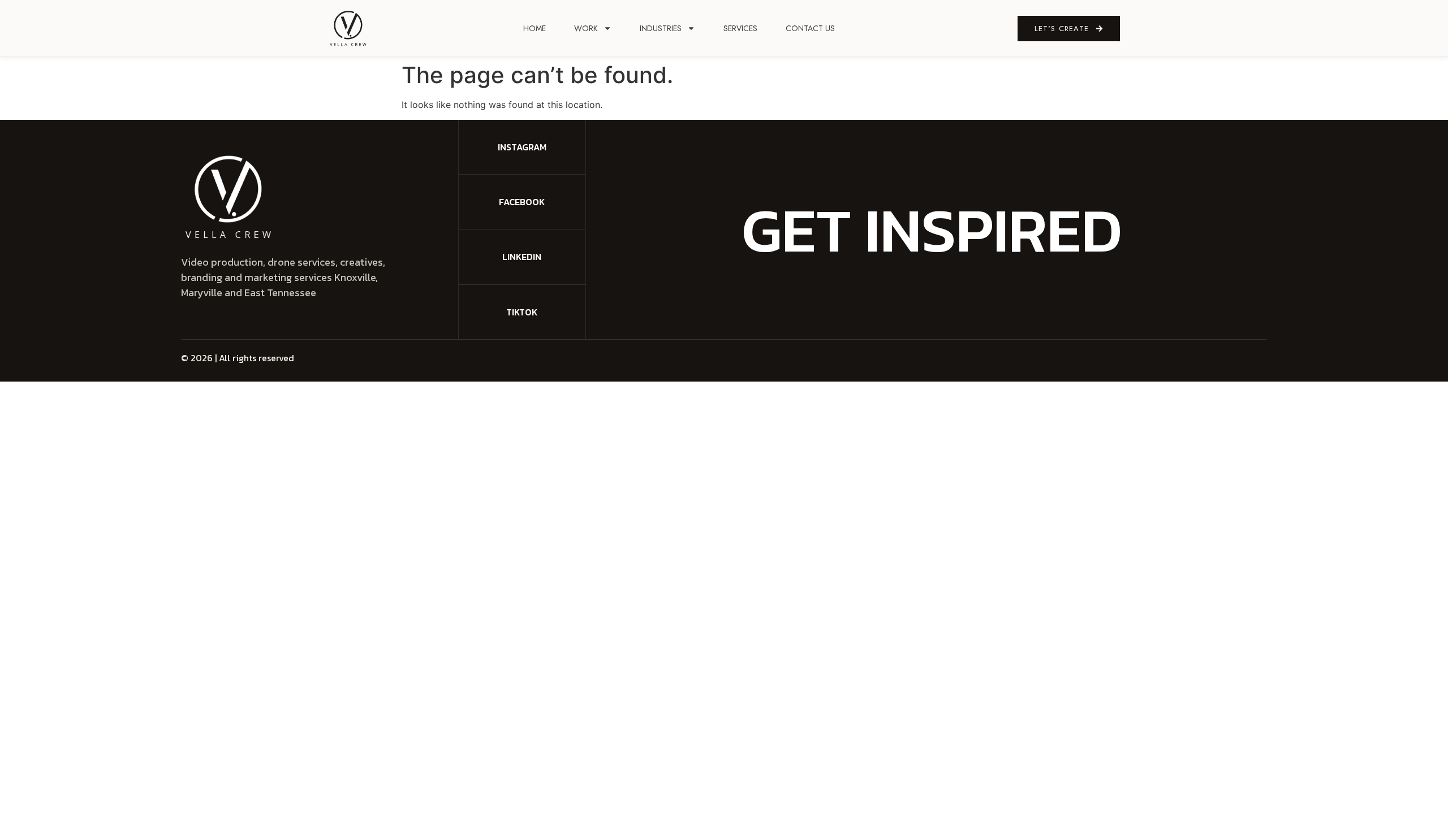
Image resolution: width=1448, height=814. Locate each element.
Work (586, 28)
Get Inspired (932, 229)
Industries (661, 28)
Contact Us (810, 28)
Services (740, 28)
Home (534, 28)
